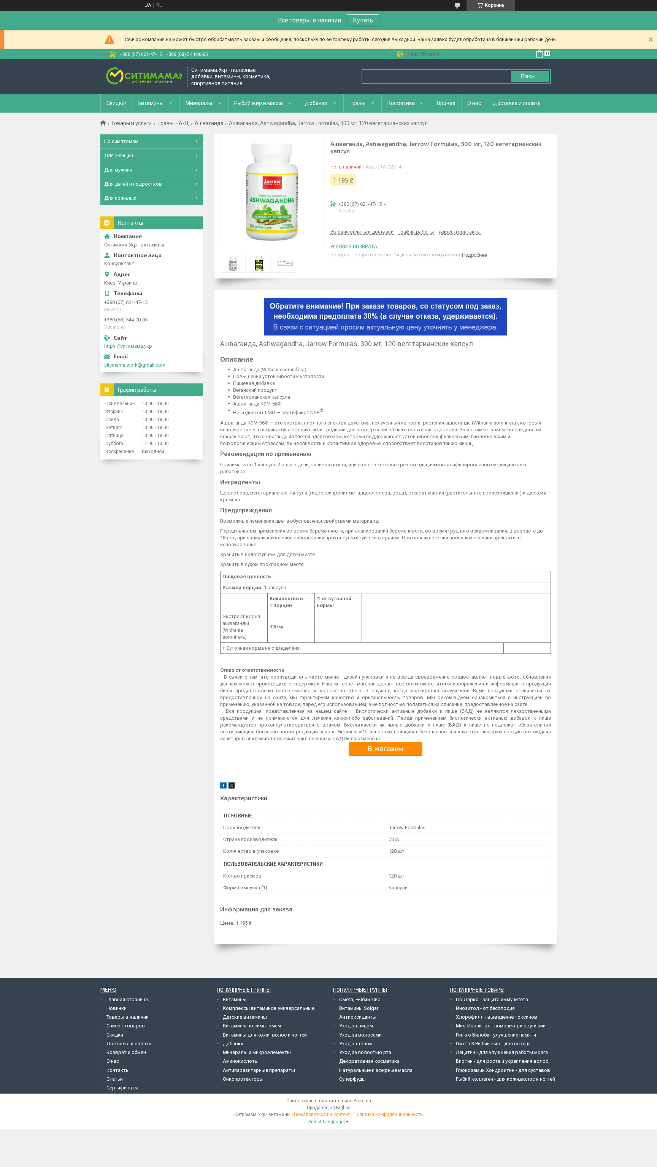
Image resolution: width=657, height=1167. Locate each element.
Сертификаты (122, 1088)
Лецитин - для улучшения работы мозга (502, 1052)
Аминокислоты (241, 1061)
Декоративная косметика (369, 1061)
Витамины (150, 103)
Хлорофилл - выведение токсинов (496, 1017)
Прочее (446, 103)
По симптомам (121, 141)
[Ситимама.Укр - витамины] (144, 76)
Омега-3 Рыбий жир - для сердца (493, 1043)
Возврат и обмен (126, 1052)
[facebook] (223, 787)
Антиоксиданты (357, 1017)
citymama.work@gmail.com (134, 365)
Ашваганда (209, 123)
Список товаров (125, 1026)
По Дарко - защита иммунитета (492, 999)
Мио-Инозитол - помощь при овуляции (501, 1026)
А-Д (184, 123)
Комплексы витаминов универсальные (268, 1008)
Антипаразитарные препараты (259, 1070)
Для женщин (118, 155)
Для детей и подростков (133, 184)
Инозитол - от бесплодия (485, 1008)
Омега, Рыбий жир (360, 999)
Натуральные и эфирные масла (376, 1070)
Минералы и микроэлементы (257, 1052)
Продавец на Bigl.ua (329, 1107)
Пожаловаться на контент (322, 1114)
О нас (474, 103)
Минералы (199, 103)
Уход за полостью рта (365, 1052)
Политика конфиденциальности (388, 1114)
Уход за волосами (360, 1035)
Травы (357, 103)
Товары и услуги (131, 123)
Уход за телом (356, 1043)
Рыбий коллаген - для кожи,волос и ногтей (505, 1079)
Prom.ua (362, 1100)
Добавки (316, 103)
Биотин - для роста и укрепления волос (502, 1061)
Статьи (114, 1079)
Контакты (118, 1070)
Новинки (116, 1008)
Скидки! (116, 103)
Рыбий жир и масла (258, 103)
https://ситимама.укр (128, 346)
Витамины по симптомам (252, 1026)
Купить (363, 20)
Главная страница (127, 999)
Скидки (114, 1035)
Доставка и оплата (517, 103)
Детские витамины (245, 1017)
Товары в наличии (127, 1017)
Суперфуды (352, 1079)
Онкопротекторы (243, 1079)
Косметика (401, 103)
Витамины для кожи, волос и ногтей (265, 1035)
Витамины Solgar (358, 1008)
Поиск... (530, 76)
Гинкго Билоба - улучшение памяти (496, 1035)
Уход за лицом (356, 1026)
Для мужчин (118, 170)
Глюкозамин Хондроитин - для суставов (503, 1070)
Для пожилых (120, 198)
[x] (232, 787)
